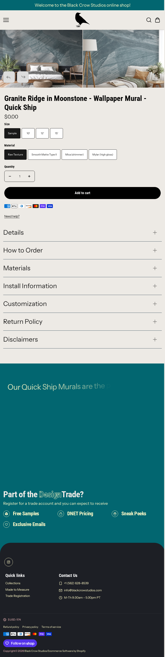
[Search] (149, 20)
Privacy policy (30, 635)
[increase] (29, 176)
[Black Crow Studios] (82, 19)
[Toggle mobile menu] (38, 20)
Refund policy (11, 635)
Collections (12, 591)
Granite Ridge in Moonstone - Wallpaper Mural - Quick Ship (75, 103)
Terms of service (51, 635)
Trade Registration (17, 604)
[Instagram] (8, 570)
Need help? (12, 216)
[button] (157, 20)
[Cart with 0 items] (157, 20)
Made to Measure (17, 598)
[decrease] (10, 176)
